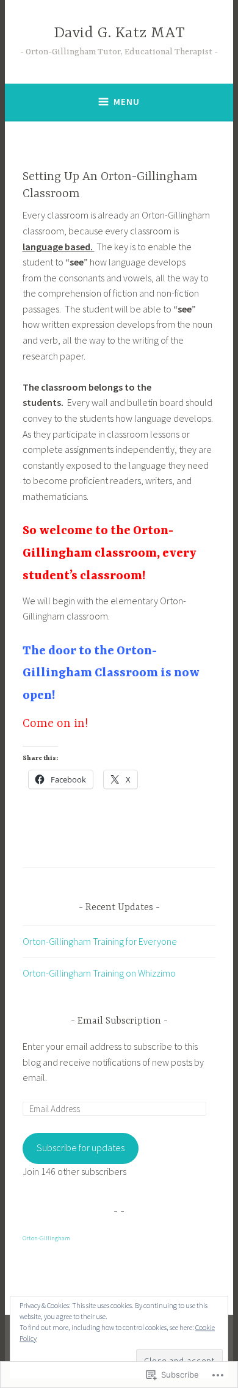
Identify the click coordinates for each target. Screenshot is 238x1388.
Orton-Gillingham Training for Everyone (100, 941)
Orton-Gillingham (46, 1238)
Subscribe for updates (80, 1147)
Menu (127, 101)
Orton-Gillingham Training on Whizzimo (99, 973)
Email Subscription (119, 1021)
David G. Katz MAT (119, 33)
